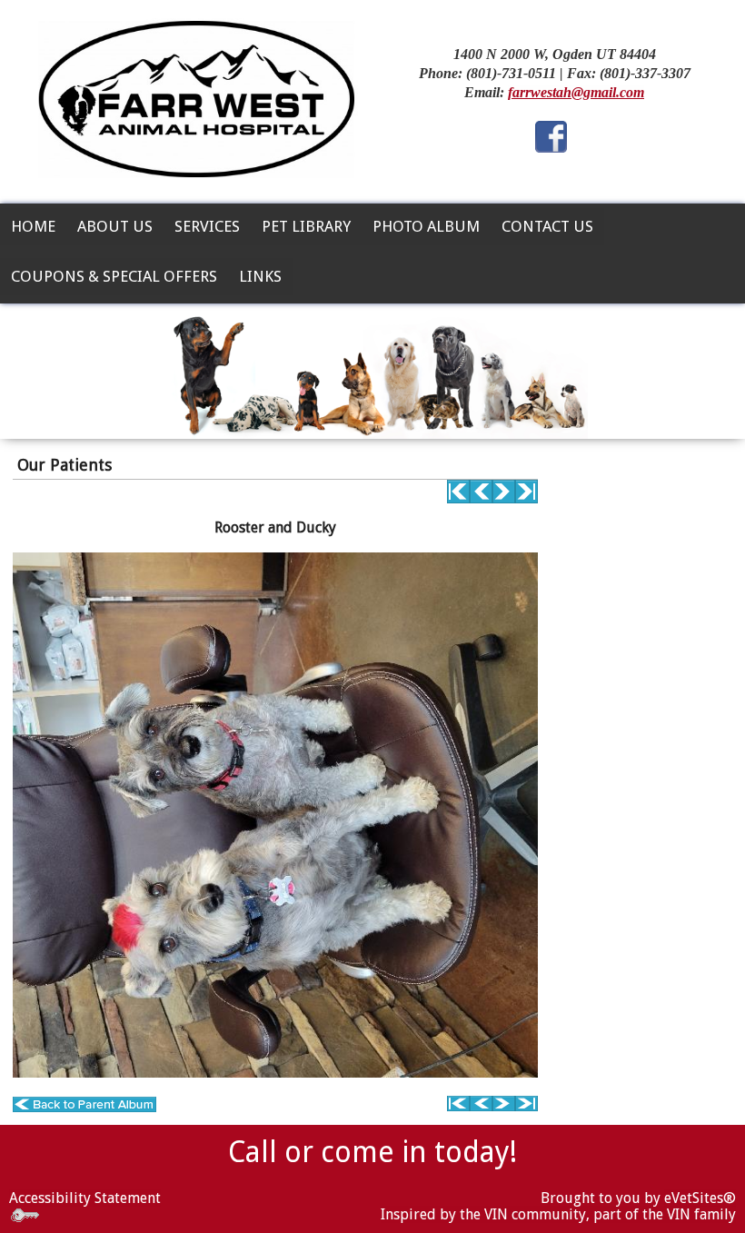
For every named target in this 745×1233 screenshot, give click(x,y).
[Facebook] (551, 135)
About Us (115, 226)
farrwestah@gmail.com (576, 92)
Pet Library (306, 226)
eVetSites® (700, 1198)
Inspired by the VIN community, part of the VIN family (558, 1214)
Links (260, 276)
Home (33, 226)
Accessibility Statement (85, 1198)
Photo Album (426, 226)
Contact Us (547, 226)
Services (207, 226)
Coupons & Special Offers (114, 276)
